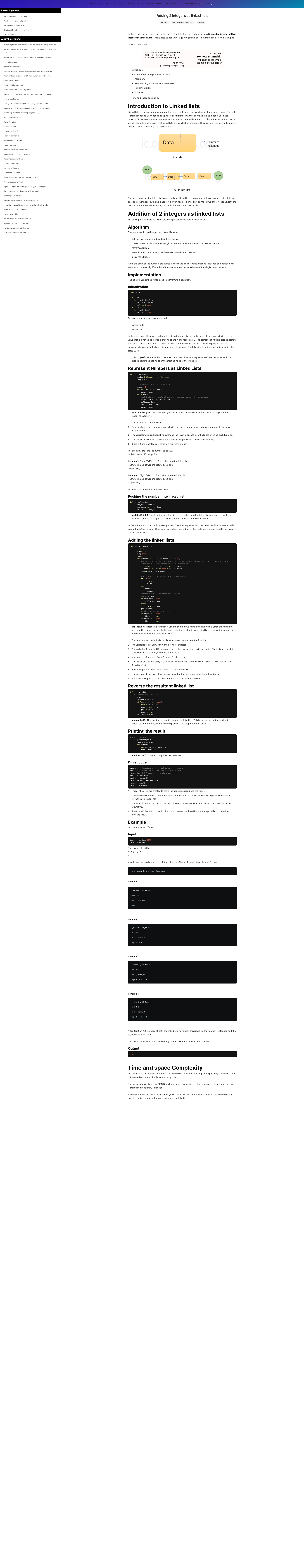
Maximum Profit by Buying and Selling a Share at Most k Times (27, 76)
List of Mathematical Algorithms (182, 22)
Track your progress (154, 4)
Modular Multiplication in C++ (14, 85)
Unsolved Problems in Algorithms (15, 21)
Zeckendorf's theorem (11, 173)
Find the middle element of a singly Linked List (21, 200)
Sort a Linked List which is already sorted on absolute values (26, 205)
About (121, 4)
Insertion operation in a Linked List (16, 228)
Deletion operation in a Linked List (16, 223)
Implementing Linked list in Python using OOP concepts (24, 186)
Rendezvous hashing (11, 99)
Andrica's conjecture (11, 163)
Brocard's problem (10, 145)
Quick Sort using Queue (12, 67)
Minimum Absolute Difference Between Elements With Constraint (27, 71)
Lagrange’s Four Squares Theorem (16, 154)
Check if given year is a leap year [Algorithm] (20, 177)
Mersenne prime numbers (13, 159)
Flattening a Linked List (12, 196)
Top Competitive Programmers (15, 16)
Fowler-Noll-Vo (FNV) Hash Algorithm (17, 90)
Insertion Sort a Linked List (13, 214)
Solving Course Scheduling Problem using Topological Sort (25, 103)
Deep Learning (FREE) (174, 4)
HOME (108, 4)
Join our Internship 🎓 (193, 4)
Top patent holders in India (13, 25)
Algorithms (164, 22)
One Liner (130, 4)
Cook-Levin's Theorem (11, 80)
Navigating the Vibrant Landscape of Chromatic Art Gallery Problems (29, 45)
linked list (200, 22)
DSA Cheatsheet (96, 4)
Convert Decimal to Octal (13, 182)
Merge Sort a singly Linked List (15, 209)
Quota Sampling (9, 122)
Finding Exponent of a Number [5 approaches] (21, 113)
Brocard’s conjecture (11, 136)
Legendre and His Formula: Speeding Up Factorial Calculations (27, 108)
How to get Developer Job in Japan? (17, 30)
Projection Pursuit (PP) (11, 131)
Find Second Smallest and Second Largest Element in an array (27, 94)
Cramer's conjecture (11, 168)
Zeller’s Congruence (10, 62)
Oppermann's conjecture (12, 140)
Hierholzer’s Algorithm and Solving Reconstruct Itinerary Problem (27, 57)
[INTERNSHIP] (8, 35)
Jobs (114, 4)
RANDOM (140, 4)
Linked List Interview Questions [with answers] (21, 191)
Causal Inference (9, 127)
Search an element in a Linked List (16, 232)
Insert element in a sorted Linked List (17, 219)
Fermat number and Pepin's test (15, 150)
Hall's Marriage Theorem (12, 117)
